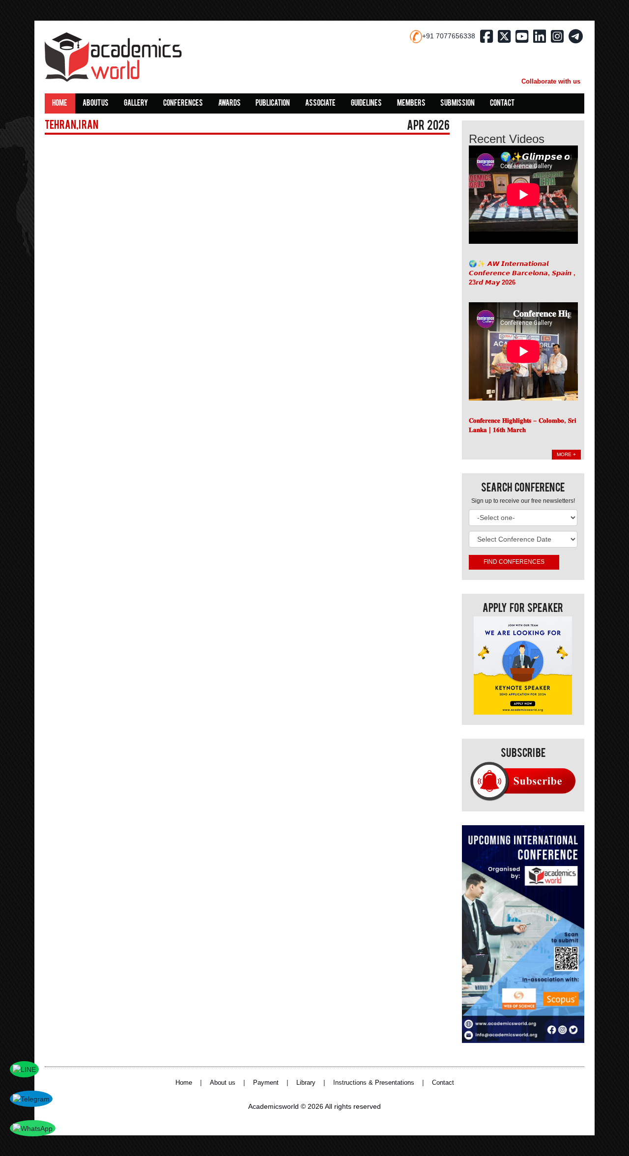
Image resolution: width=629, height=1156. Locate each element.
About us (96, 103)
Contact (502, 103)
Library (305, 1082)
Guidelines (366, 103)
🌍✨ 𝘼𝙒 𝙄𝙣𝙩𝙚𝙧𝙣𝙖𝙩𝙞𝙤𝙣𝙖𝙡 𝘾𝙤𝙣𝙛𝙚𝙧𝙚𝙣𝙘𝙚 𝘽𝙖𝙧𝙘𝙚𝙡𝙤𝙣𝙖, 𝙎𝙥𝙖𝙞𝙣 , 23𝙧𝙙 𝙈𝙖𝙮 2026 (522, 273)
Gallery (136, 103)
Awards (229, 103)
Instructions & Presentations (373, 1082)
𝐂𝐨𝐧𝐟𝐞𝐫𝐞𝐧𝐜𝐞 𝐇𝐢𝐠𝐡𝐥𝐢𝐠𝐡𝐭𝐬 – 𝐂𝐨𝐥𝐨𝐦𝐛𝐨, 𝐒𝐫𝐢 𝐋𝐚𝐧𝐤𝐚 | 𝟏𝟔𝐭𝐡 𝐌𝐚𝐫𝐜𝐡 (522, 425)
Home (59, 103)
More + (566, 454)
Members (411, 103)
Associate (320, 103)
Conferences (183, 103)
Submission (457, 103)
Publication (273, 103)
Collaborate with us (550, 81)
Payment (266, 1082)
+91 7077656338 (448, 36)
